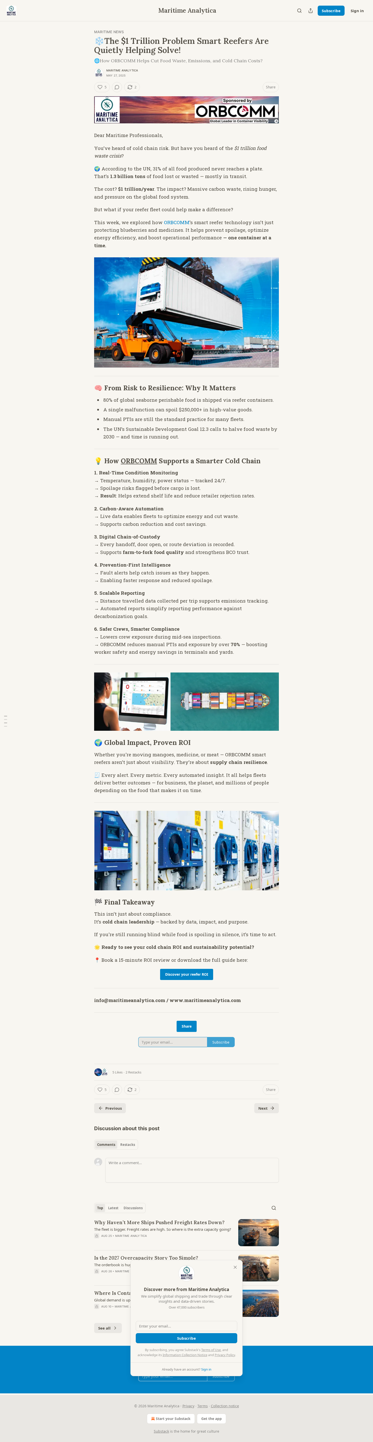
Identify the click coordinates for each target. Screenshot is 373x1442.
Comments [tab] (106, 1144)
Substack (161, 1431)
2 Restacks (133, 1072)
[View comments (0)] (117, 87)
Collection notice (225, 1405)
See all (104, 1328)
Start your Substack (173, 1418)
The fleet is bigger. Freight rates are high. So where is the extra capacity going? (162, 1229)
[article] (186, 1232)
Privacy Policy (225, 1355)
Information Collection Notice (185, 1355)
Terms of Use (211, 1350)
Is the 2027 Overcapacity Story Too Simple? (146, 1258)
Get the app (211, 1418)
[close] (235, 1267)
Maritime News (109, 32)
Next (263, 1108)
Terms (202, 1405)
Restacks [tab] (127, 1144)
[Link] (87, 388)
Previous (113, 1108)
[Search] (299, 11)
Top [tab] (100, 1208)
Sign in (357, 10)
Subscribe (331, 10)
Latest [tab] (113, 1208)
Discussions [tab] (133, 1208)
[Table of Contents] (5, 721)
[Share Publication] (311, 11)
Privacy (188, 1405)
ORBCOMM (177, 222)
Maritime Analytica (122, 70)
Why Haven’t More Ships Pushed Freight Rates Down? (159, 1222)
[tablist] (116, 1145)
